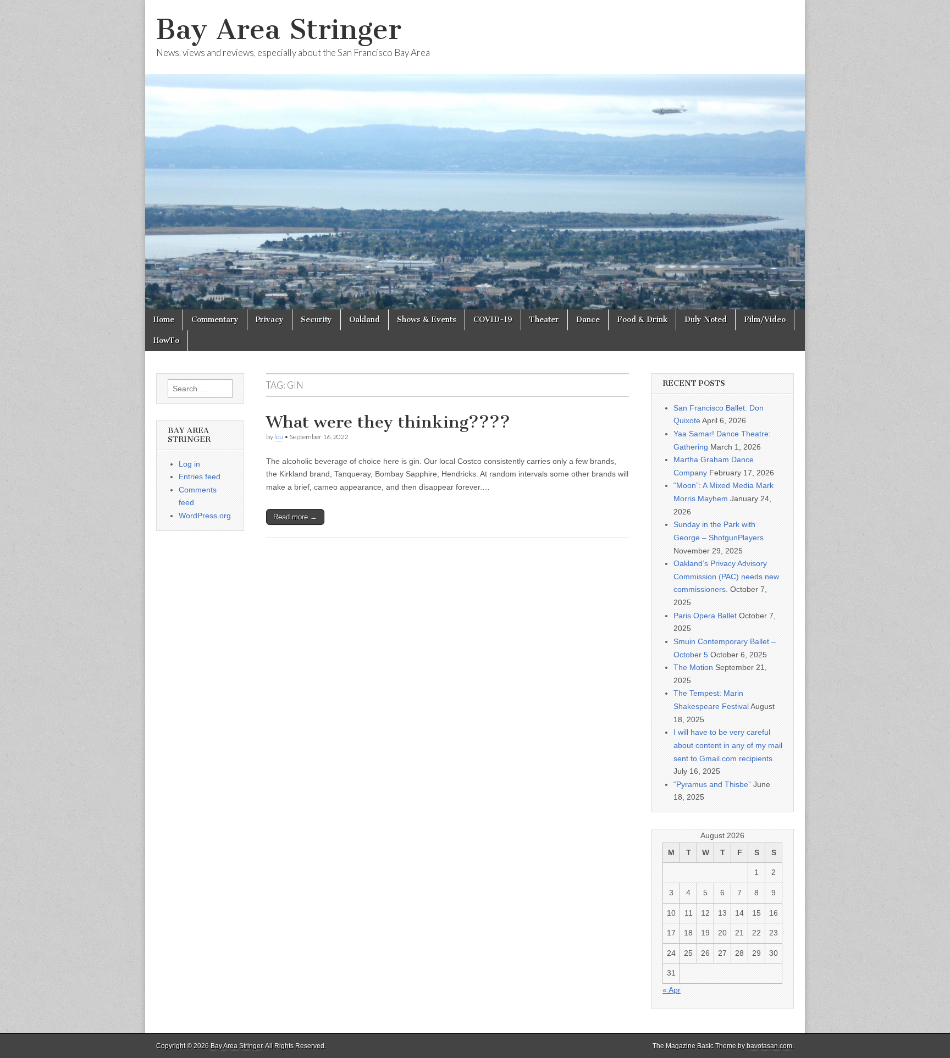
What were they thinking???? (388, 422)
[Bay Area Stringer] (475, 154)
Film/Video (765, 319)
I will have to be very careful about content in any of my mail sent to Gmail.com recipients (727, 745)
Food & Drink (642, 319)
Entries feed (199, 476)
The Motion (693, 667)
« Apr (671, 989)
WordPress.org (205, 515)
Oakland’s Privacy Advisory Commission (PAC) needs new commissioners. (726, 576)
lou (278, 437)
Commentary (215, 319)
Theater (544, 319)
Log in (189, 463)
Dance (588, 319)
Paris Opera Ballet (705, 615)
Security (316, 319)
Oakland (364, 319)
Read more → (295, 517)
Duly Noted (705, 319)
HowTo (166, 340)
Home (163, 319)
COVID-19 (492, 319)
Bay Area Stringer (278, 29)
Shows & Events (426, 319)
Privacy (270, 319)
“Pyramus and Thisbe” (712, 784)
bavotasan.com (769, 1046)
